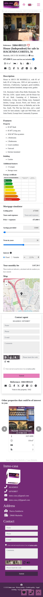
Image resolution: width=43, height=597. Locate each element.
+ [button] (6, 281)
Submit (21, 376)
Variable (16, 257)
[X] (18, 68)
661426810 (17, 321)
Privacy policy (20, 587)
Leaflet (20, 311)
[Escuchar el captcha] (8, 361)
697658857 (26, 321)
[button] (4, 429)
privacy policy (31, 369)
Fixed (7, 257)
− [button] (6, 284)
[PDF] (10, 68)
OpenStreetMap (28, 311)
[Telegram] (35, 68)
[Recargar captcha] (5, 361)
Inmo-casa (11, 587)
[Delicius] (23, 68)
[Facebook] (24, 4)
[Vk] (27, 68)
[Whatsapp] (31, 68)
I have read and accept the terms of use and (20, 369)
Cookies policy (30, 587)
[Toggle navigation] (38, 5)
